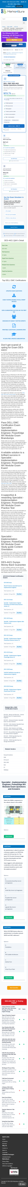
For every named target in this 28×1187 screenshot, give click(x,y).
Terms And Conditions (7, 1163)
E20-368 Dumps (8, 582)
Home (3, 26)
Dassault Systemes (8, 755)
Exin (5, 765)
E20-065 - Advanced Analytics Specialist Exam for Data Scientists (13, 721)
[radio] (8, 66)
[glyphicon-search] (25, 19)
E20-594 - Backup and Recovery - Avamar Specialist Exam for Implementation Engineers (14, 716)
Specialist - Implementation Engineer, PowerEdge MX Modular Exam (13, 53)
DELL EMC (9, 26)
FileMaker (6, 770)
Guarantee (4, 1152)
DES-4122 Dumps (8, 652)
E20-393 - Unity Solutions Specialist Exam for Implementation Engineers (14, 725)
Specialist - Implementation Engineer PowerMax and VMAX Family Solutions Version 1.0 (13, 604)
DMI (5, 757)
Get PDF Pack (14, 158)
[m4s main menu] (2, 23)
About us (4, 1150)
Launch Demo (14, 227)
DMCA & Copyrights (7, 1165)
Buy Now (19, 594)
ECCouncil (6, 760)
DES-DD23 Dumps (8, 686)
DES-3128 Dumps (8, 669)
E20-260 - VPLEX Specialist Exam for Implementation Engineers (13, 737)
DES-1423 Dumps (8, 618)
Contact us (5, 1148)
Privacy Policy (5, 1161)
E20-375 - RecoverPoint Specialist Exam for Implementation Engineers (13, 733)
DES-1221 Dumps (8, 635)
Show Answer (9, 836)
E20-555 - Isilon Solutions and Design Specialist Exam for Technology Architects (14, 729)
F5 (4, 767)
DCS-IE (16, 26)
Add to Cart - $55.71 (14, 126)
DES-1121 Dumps (8, 599)
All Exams (4, 1143)
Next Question (14, 987)
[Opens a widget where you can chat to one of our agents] (22, 1184)
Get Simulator (14, 189)
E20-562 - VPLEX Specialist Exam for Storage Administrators (13, 741)
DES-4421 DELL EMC (6, 483)
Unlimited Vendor (6, 1157)
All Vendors (5, 1141)
